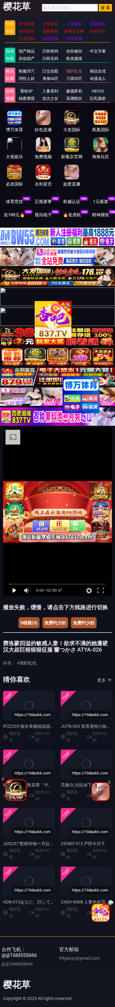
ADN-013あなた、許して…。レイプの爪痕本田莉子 (51, 901)
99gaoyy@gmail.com (79, 958)
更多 (101, 680)
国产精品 (27, 51)
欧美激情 (74, 58)
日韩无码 (50, 58)
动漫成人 (98, 78)
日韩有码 (50, 51)
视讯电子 (43, 214)
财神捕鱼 (100, 214)
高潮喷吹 (74, 98)
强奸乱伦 (74, 71)
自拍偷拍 (74, 51)
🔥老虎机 (72, 214)
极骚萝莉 (74, 91)
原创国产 (27, 58)
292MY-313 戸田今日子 (83, 843)
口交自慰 (50, 71)
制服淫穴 (27, 71)
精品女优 (98, 71)
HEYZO (98, 91)
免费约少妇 (55, 622)
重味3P (26, 91)
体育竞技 (14, 201)
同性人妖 (27, 78)
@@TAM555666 (17, 964)
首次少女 (50, 98)
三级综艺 (74, 78)
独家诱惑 (27, 98)
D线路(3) (29, 622)
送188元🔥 (14, 214)
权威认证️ (71, 201)
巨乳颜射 (98, 98)
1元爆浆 (100, 201)
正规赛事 (43, 201)
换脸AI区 (50, 78)
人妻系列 (50, 91)
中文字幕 (98, 51)
